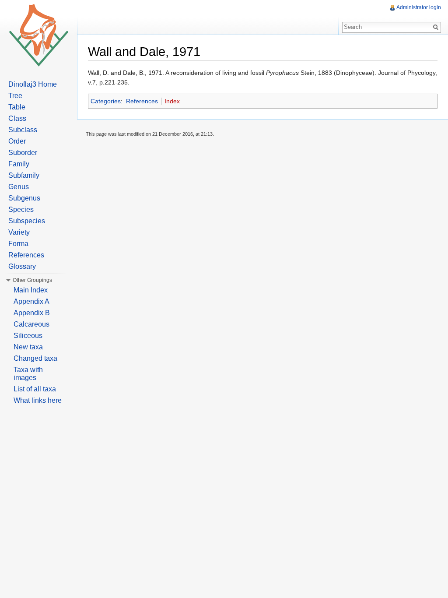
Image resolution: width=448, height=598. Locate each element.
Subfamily (23, 175)
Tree (15, 95)
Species (21, 209)
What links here (38, 400)
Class (17, 118)
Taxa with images (28, 373)
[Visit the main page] (39, 35)
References (142, 101)
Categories (106, 101)
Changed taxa (35, 358)
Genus (18, 186)
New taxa (28, 347)
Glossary (22, 266)
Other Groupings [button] (32, 280)
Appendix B (32, 313)
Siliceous (28, 335)
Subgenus (24, 198)
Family (18, 164)
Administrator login (418, 7)
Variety (19, 232)
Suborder (22, 152)
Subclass (22, 130)
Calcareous (31, 324)
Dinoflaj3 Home (32, 84)
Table (16, 107)
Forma (18, 243)
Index (172, 101)
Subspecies (26, 221)
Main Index (31, 290)
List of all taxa (35, 389)
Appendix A (31, 301)
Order (17, 141)
